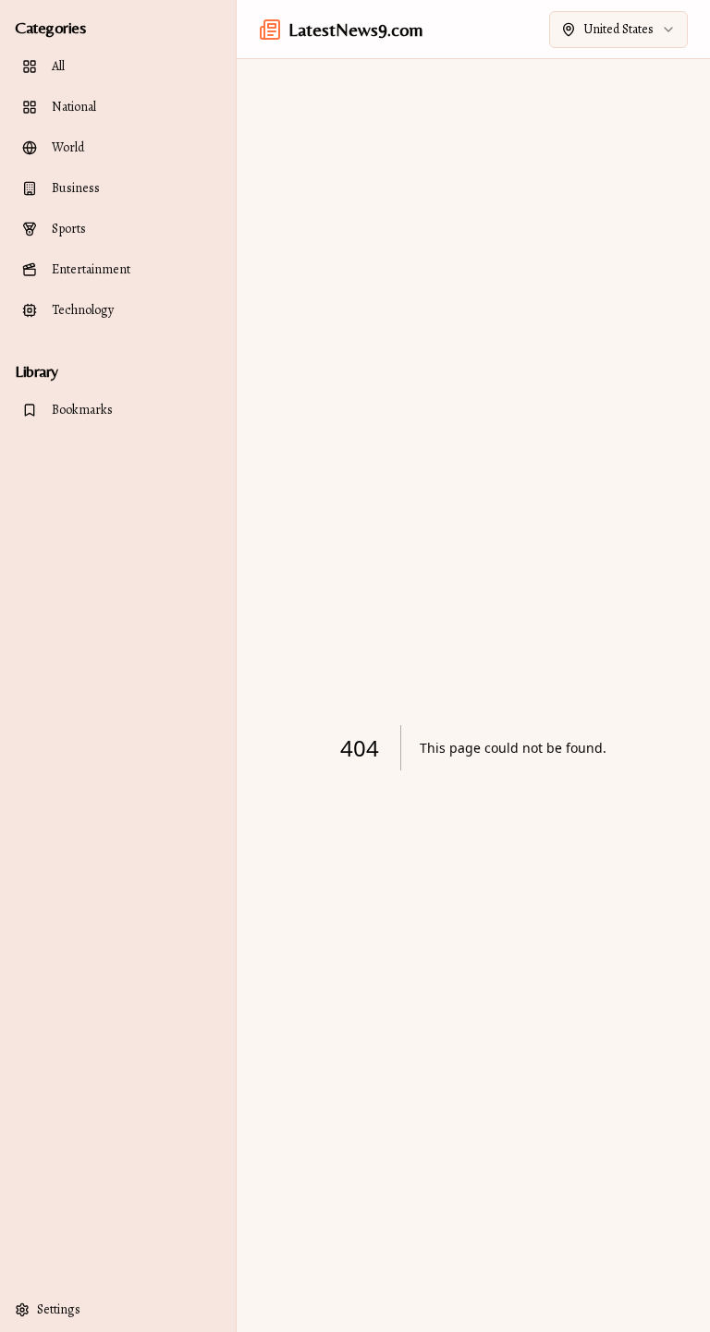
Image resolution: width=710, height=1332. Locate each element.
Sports (69, 228)
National (74, 106)
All (58, 66)
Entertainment (91, 269)
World (68, 147)
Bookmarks (82, 409)
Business (76, 188)
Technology (83, 310)
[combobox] (618, 29)
